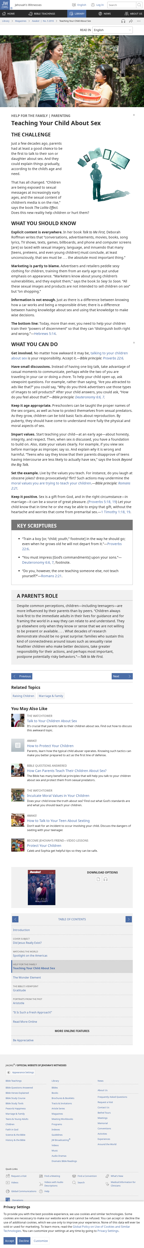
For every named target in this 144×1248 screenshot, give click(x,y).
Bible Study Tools (14, 1103)
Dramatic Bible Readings (64, 1161)
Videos (55, 1145)
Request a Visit (105, 1102)
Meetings (102, 1117)
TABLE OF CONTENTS (72, 919)
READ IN (85, 30)
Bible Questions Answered (19, 1087)
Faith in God (12, 1129)
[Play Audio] (123, 21)
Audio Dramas (59, 1155)
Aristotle (27, 1001)
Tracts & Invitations (62, 1103)
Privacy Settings (108, 1231)
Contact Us (103, 1107)
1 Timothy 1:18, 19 (115, 512)
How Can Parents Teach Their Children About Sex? (66, 770)
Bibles (55, 1087)
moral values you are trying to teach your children (51, 483)
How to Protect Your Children (50, 745)
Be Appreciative (23, 1040)
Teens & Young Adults (17, 1119)
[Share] (131, 21)
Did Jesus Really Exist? (27, 941)
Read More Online (25, 1022)
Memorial (103, 1123)
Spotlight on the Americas (30, 953)
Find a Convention (84, 1176)
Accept (9, 1241)
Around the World (107, 1144)
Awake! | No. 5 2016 (43, 20)
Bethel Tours (104, 1112)
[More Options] (139, 21)
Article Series (58, 1108)
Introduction (21, 930)
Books (55, 1092)
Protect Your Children (44, 845)
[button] (42, 14)
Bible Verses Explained (17, 1092)
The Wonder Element (27, 977)
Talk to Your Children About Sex (52, 721)
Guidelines (57, 1134)
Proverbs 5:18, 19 (102, 501)
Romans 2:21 (51, 576)
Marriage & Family (15, 1113)
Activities (102, 1133)
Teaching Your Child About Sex (34, 966)
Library (5, 20)
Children (10, 1124)
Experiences (104, 1139)
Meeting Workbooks (62, 1119)
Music (55, 1150)
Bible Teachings (14, 1080)
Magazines (20, 20)
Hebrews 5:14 (45, 333)
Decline (24, 1241)
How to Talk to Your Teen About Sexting (58, 820)
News (100, 1080)
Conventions (104, 1128)
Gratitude (25, 988)
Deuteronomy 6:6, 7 (38, 562)
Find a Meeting (49, 1176)
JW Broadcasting (61, 1140)
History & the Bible (15, 1140)
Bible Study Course (15, 1098)
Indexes (56, 1129)
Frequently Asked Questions (112, 1096)
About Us (102, 1090)
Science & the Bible (15, 1134)
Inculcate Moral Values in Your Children (58, 795)
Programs (57, 1124)
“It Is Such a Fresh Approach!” (32, 1012)
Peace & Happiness (16, 1108)
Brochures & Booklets (63, 1098)
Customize (41, 1241)
